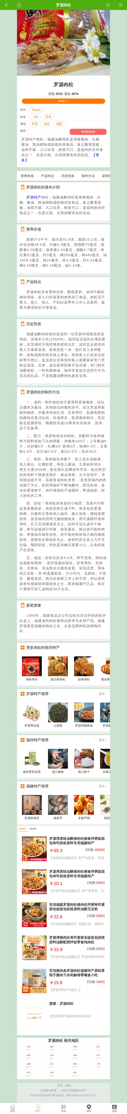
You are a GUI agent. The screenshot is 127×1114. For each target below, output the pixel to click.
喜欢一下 (64, 101)
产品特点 (47, 176)
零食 (48, 116)
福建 (59, 123)
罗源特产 (33, 197)
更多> (102, 693)
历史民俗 (67, 176)
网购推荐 (89, 131)
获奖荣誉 (108, 176)
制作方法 (88, 176)
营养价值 (27, 176)
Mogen (36, 109)
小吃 (35, 116)
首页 (60, 1085)
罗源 (35, 123)
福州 (47, 123)
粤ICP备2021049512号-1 (82, 1095)
